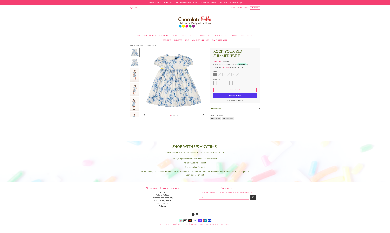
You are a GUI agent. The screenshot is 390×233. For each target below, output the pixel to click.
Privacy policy (204, 224)
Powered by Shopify (183, 224)
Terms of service (214, 224)
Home (131, 45)
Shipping (226, 67)
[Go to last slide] (144, 114)
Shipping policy (225, 224)
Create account (242, 8)
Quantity (216, 79)
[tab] (170, 115)
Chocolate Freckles (170, 224)
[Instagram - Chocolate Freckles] (197, 214)
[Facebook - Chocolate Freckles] (193, 214)
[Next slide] (203, 114)
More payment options (235, 100)
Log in (232, 8)
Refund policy (194, 224)
